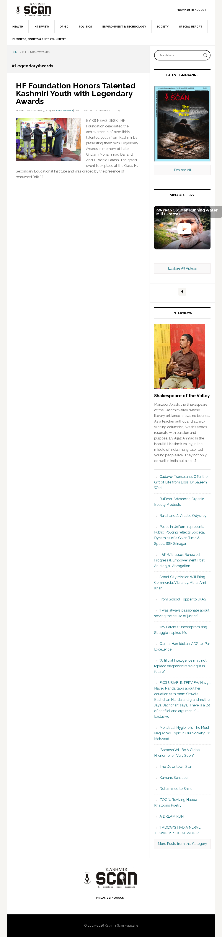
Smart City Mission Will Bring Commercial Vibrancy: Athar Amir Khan (180, 582)
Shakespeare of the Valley (182, 395)
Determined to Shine (176, 789)
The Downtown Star (176, 767)
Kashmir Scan (44, 9)
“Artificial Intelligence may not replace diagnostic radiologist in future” (180, 666)
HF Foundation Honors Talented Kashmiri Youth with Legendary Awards (75, 93)
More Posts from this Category (182, 844)
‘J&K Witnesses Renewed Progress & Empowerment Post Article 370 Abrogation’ (179, 560)
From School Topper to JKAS (183, 599)
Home (15, 52)
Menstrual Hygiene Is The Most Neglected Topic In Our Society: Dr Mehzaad (181, 733)
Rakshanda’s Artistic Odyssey (183, 516)
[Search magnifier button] (205, 55)
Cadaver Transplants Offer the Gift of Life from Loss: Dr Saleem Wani (180, 482)
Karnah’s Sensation (174, 778)
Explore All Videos (182, 268)
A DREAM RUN (172, 816)
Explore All (182, 170)
